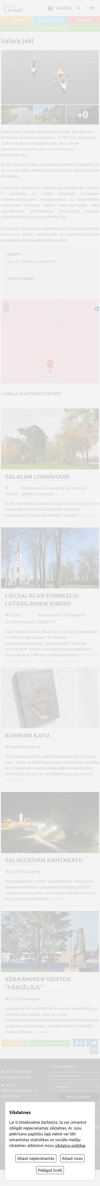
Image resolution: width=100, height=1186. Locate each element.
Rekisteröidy (78, 1097)
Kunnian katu (27, 735)
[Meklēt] (78, 8)
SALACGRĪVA (50, 20)
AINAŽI (17, 20)
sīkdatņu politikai (70, 1145)
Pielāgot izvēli (50, 1170)
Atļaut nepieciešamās (35, 1158)
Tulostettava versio (49, 1043)
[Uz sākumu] (13, 8)
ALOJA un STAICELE (50, 28)
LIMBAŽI (83, 20)
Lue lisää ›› (87, 515)
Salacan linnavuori (37, 476)
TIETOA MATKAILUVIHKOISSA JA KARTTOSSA (19, 1090)
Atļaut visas (72, 1158)
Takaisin (13, 1043)
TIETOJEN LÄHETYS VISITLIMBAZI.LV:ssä (17, 1074)
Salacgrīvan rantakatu (44, 860)
